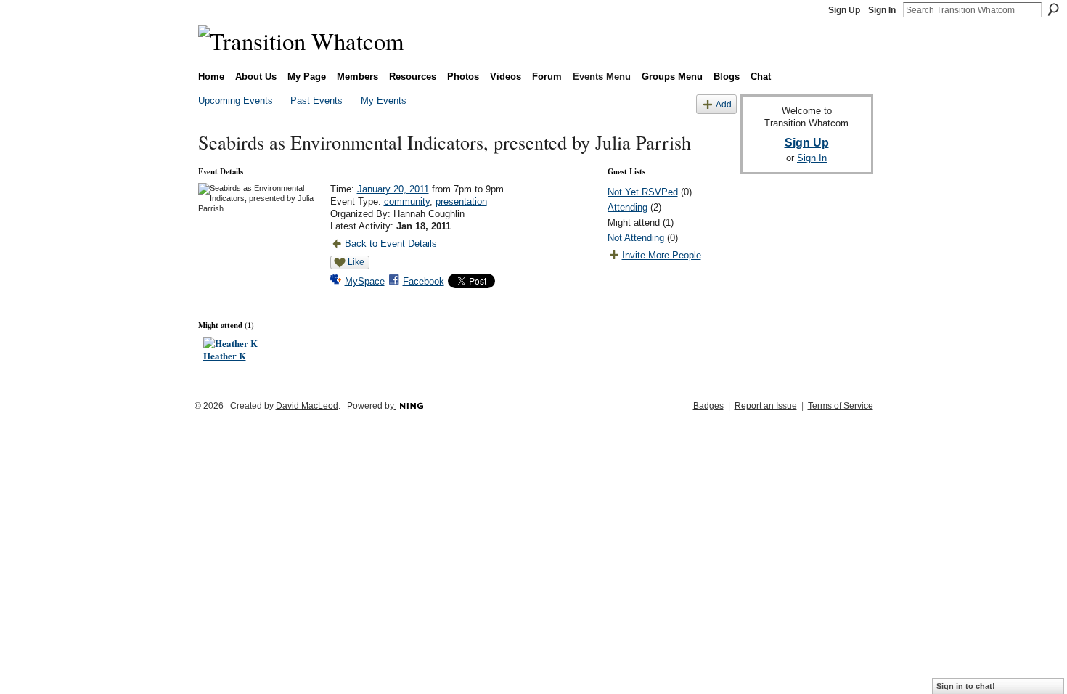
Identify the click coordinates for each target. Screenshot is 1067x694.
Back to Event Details (391, 243)
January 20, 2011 (393, 189)
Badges (708, 406)
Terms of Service (840, 406)
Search (1053, 9)
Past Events (316, 100)
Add (724, 104)
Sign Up (844, 10)
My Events (383, 100)
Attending (627, 207)
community (407, 201)
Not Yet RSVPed (643, 192)
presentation (461, 201)
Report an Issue (766, 406)
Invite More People (661, 255)
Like (356, 262)
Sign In (882, 10)
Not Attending (636, 237)
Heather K (224, 355)
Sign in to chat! (965, 686)
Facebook (423, 281)
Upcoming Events (235, 100)
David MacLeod (307, 406)
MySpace (365, 281)
